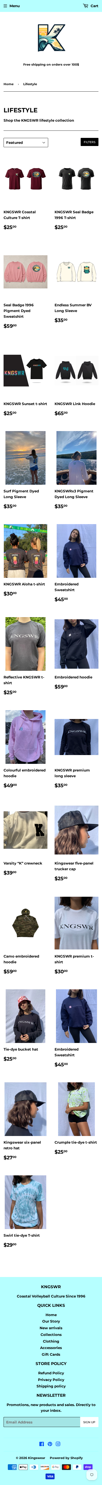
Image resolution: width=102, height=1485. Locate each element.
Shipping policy (51, 1386)
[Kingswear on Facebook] (41, 1444)
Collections (51, 1334)
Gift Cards (51, 1354)
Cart (94, 6)
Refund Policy (51, 1373)
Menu (14, 6)
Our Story (51, 1321)
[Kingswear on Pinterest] (49, 1444)
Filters (89, 142)
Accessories (51, 1347)
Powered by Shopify (66, 1458)
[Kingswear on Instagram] (58, 1444)
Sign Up (89, 1422)
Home (9, 84)
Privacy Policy (51, 1379)
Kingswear (36, 1458)
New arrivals (51, 1328)
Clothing (51, 1341)
